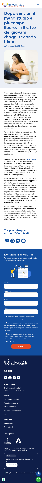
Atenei (6, 395)
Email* (6, 299)
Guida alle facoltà (10, 407)
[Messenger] (23, 242)
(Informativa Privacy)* (18, 319)
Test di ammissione (11, 403)
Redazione (8, 423)
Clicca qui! (12, 465)
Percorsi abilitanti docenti (13, 410)
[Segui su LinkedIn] (18, 377)
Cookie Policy (33, 473)
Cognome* (8, 291)
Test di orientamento (11, 399)
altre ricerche (31, 159)
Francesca (10, 46)
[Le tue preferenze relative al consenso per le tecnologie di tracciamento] (3, 479)
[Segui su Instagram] (10, 377)
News (23, 46)
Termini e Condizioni (21, 473)
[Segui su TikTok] (14, 377)
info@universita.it (15, 388)
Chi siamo (8, 419)
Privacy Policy (7, 330)
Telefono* (8, 308)
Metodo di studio (10, 414)
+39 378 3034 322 (18, 390)
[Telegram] (18, 242)
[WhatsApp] (12, 242)
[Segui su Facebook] (5, 377)
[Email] (7, 241)
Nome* (6, 282)
